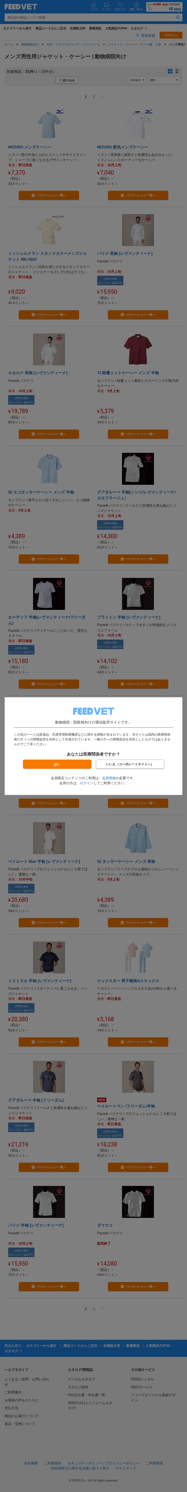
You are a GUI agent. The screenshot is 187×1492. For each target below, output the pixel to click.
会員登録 (109, 778)
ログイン (87, 783)
